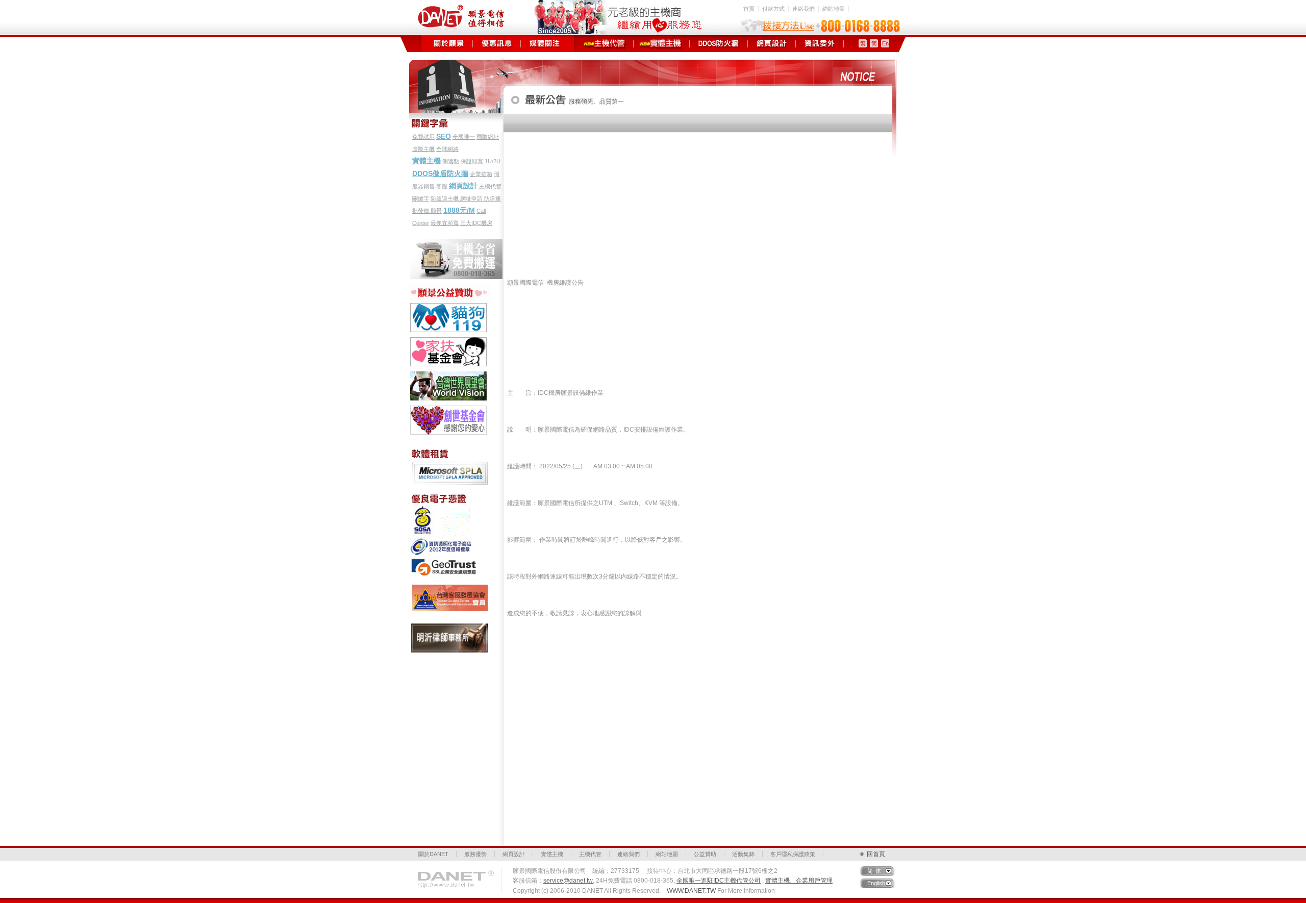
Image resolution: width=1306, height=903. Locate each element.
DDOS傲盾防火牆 (440, 173)
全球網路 (447, 149)
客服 (441, 186)
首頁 (749, 9)
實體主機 (661, 43)
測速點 (451, 161)
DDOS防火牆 (718, 43)
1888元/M (459, 210)
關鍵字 (420, 198)
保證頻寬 (473, 161)
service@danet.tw (568, 880)
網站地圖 (833, 9)
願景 (436, 211)
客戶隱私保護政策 (792, 854)
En (885, 43)
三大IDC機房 (476, 223)
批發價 (421, 211)
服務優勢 (475, 854)
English (876, 883)
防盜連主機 (445, 198)
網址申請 (472, 198)
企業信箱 (481, 174)
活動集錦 (743, 854)
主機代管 (605, 43)
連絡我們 (803, 9)
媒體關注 (544, 43)
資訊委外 (819, 43)
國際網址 (487, 137)
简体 (875, 871)
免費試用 (423, 137)
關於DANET (433, 854)
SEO (443, 136)
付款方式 (773, 9)
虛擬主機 (423, 149)
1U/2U (492, 161)
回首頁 (876, 854)
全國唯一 (464, 137)
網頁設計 (771, 43)
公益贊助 (705, 854)
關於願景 (448, 43)
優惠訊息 (496, 43)
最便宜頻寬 (445, 223)
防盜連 (492, 198)
